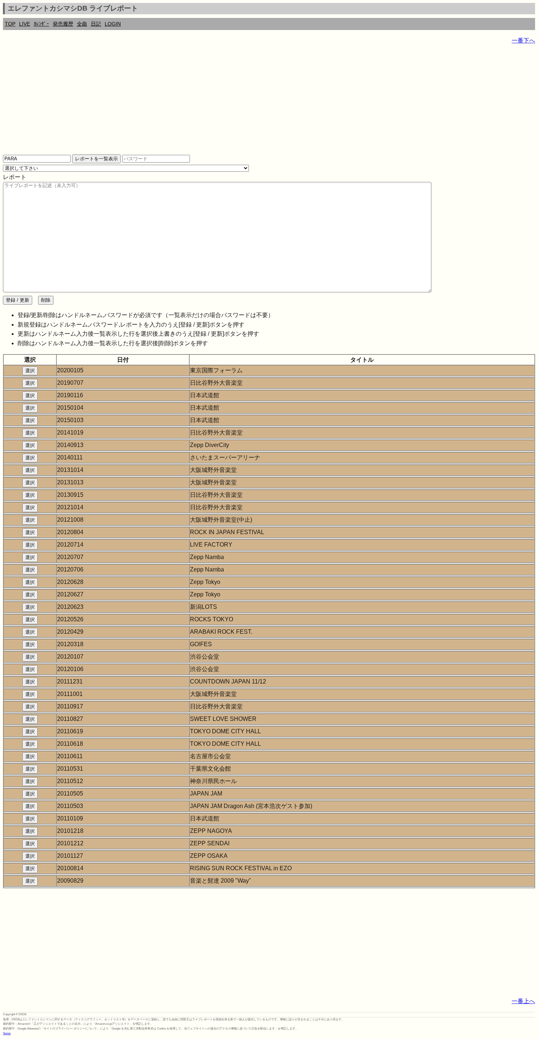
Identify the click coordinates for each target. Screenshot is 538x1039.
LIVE (24, 24)
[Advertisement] (222, 102)
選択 (30, 370)
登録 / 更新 (17, 300)
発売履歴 (63, 24)
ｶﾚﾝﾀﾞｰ (41, 24)
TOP (10, 24)
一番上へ (523, 1001)
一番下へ (523, 40)
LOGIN (113, 24)
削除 (46, 300)
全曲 (82, 24)
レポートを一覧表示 (96, 158)
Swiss (7, 1033)
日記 (96, 24)
